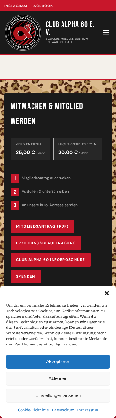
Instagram (15, 6)
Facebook (42, 6)
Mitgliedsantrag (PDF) (42, 226)
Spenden (25, 276)
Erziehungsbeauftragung (46, 243)
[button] (107, 293)
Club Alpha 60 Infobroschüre (50, 259)
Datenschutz (63, 410)
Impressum (87, 410)
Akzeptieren (58, 361)
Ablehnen (58, 378)
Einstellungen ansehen (58, 395)
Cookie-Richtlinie (33, 410)
